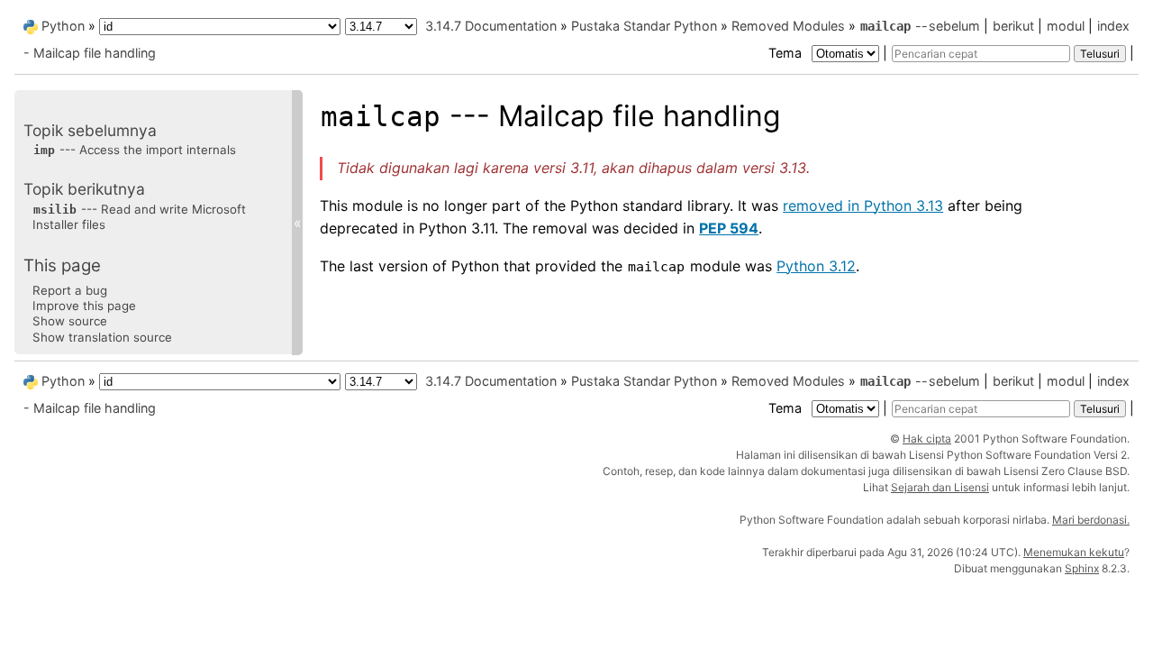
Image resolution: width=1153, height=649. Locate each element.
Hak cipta (927, 438)
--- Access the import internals (134, 149)
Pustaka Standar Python (644, 25)
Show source (69, 321)
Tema (786, 52)
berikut (1013, 25)
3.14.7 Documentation (491, 25)
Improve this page (84, 305)
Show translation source (102, 337)
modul (1066, 25)
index (1113, 25)
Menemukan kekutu (1073, 552)
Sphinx (1082, 568)
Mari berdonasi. (1091, 519)
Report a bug (69, 290)
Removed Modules (788, 25)
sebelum (954, 25)
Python (63, 25)
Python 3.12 (816, 266)
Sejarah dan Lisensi (940, 487)
